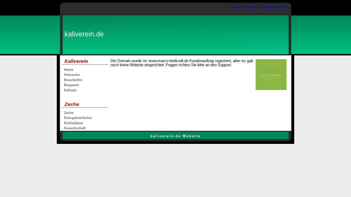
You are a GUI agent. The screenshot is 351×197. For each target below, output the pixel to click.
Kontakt (250, 7)
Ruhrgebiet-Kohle (78, 118)
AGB (283, 7)
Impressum (267, 7)
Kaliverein (72, 75)
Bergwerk (71, 85)
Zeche (68, 113)
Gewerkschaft (74, 128)
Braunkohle (73, 80)
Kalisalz (70, 90)
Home (236, 7)
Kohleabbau (73, 123)
